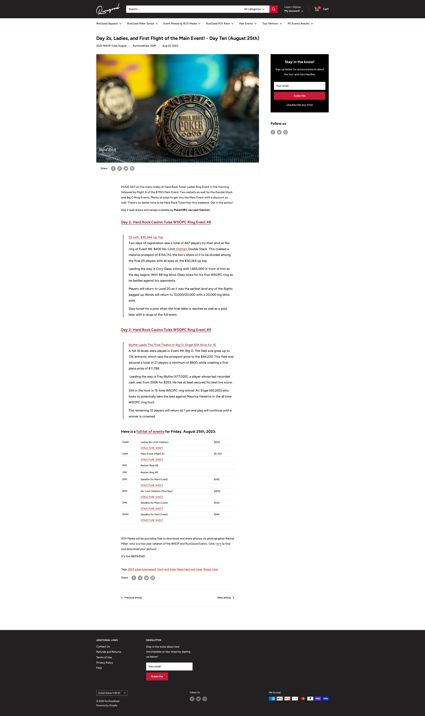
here (218, 543)
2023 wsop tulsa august (142, 569)
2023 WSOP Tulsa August (111, 45)
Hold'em (181, 249)
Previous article (133, 597)
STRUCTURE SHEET (152, 448)
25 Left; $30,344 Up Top (146, 237)
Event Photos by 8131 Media (180, 23)
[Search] (273, 9)
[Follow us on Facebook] (273, 132)
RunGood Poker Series (140, 23)
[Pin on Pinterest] (119, 168)
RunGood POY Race (218, 23)
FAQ (99, 668)
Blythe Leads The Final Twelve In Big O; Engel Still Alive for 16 (172, 345)
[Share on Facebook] (113, 168)
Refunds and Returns (108, 651)
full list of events (150, 431)
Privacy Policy (104, 662)
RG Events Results (298, 23)
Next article (224, 597)
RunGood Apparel (107, 23)
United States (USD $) (109, 693)
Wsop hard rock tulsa (189, 569)
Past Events (246, 23)
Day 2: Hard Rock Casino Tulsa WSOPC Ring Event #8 (166, 222)
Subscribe (300, 95)
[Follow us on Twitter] (279, 132)
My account (292, 10)
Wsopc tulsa (210, 569)
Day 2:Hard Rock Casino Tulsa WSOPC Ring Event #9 (166, 329)
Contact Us (103, 646)
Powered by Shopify (106, 705)
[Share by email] (132, 168)
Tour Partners (270, 23)
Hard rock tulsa (166, 569)
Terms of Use (104, 657)
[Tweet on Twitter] (126, 168)
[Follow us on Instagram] (285, 132)
